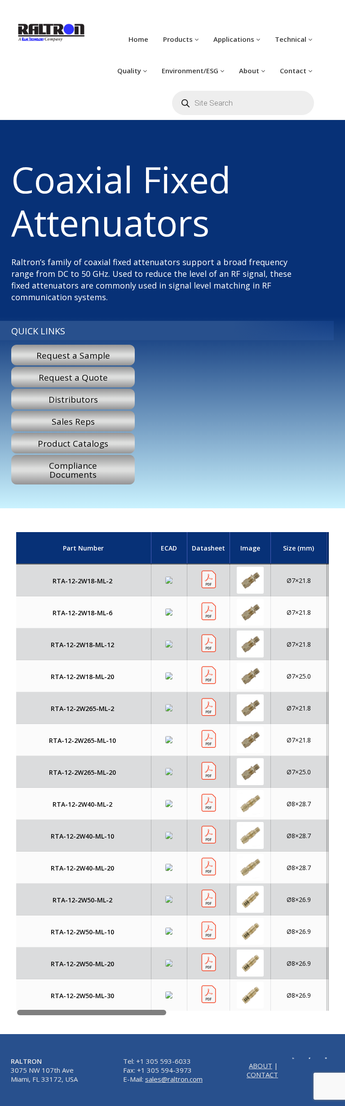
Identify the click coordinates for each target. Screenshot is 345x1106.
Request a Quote (73, 377)
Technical (291, 39)
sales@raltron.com (174, 1079)
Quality (130, 70)
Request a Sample (73, 355)
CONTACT (262, 1074)
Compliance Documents (73, 470)
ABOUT (260, 1065)
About (250, 70)
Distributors (73, 399)
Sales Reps (73, 421)
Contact (294, 70)
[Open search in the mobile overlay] (243, 103)
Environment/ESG (191, 70)
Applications (234, 39)
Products (179, 39)
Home (138, 39)
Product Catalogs (73, 443)
